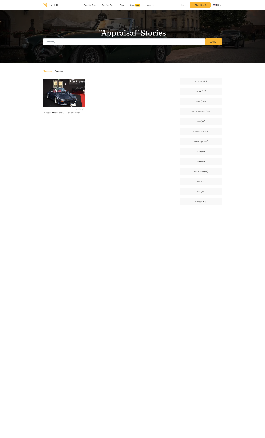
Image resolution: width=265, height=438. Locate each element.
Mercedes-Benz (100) (200, 111)
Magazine (47, 71)
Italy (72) (201, 161)
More (149, 5)
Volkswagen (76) (201, 141)
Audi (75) (201, 151)
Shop (134, 5)
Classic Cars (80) (201, 131)
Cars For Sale (90, 5)
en (217, 5)
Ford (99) (201, 121)
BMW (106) (201, 101)
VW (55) (200, 181)
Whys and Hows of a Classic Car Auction (62, 112)
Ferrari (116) (201, 91)
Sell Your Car (107, 5)
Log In (183, 5)
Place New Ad (201, 5)
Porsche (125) (201, 81)
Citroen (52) (200, 201)
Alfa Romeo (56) (201, 171)
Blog (122, 5)
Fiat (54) (201, 191)
